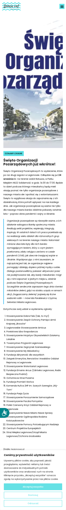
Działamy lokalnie (13, 153)
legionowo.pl (17, 449)
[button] (61, 6)
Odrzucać (33, 503)
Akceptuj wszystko (33, 486)
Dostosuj (33, 495)
